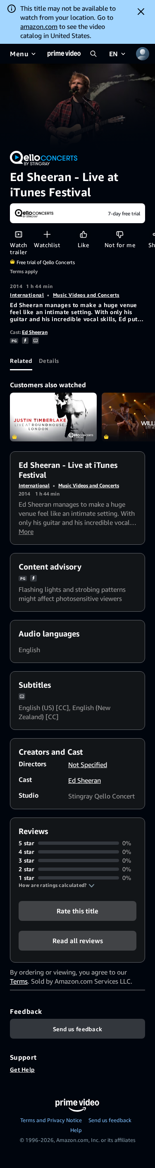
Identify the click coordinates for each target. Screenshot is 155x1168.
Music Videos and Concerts (86, 295)
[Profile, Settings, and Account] (143, 53)
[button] (57, 885)
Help (76, 1130)
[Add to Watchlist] (47, 234)
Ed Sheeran (35, 332)
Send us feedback (109, 1120)
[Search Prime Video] (93, 53)
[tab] (21, 360)
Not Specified (87, 764)
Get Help (22, 1069)
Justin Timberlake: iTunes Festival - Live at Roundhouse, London (53, 417)
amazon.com (38, 26)
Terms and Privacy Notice (51, 1120)
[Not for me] (119, 234)
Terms (19, 981)
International (27, 295)
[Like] (83, 234)
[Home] (64, 53)
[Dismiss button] (141, 11)
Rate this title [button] (77, 911)
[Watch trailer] (18, 234)
